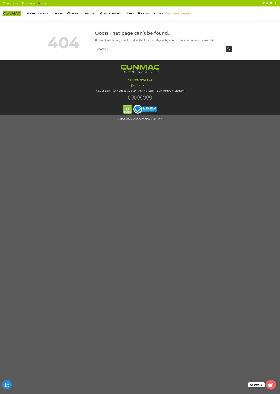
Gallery (74, 13)
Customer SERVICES (112, 13)
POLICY (144, 13)
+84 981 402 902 (29, 3)
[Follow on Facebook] (260, 3)
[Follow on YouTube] (271, 3)
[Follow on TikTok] (267, 3)
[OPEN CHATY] (271, 384)
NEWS (131, 13)
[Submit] (229, 49)
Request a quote (180, 13)
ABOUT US (156, 13)
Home (32, 13)
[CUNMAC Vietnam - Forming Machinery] (11, 13)
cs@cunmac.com (12, 3)
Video (60, 13)
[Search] (276, 3)
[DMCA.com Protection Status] (127, 109)
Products (43, 13)
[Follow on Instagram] (264, 3)
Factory (91, 13)
